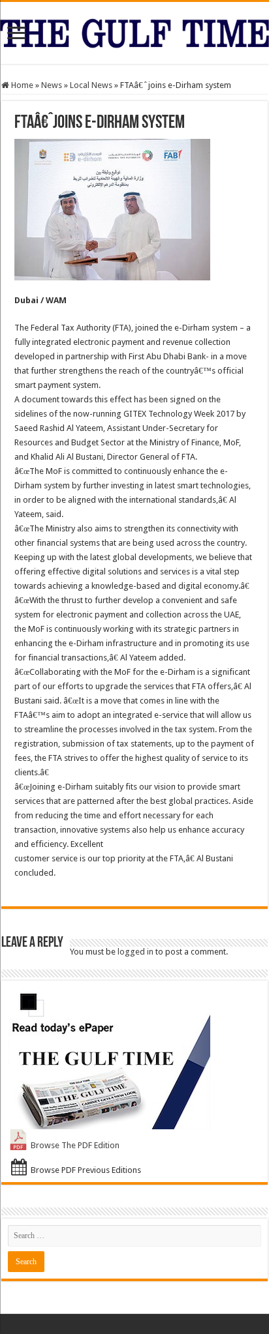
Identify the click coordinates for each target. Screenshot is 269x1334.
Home (21, 85)
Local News (91, 85)
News (51, 85)
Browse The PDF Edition (75, 1145)
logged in (135, 951)
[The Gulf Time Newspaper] (134, 30)
